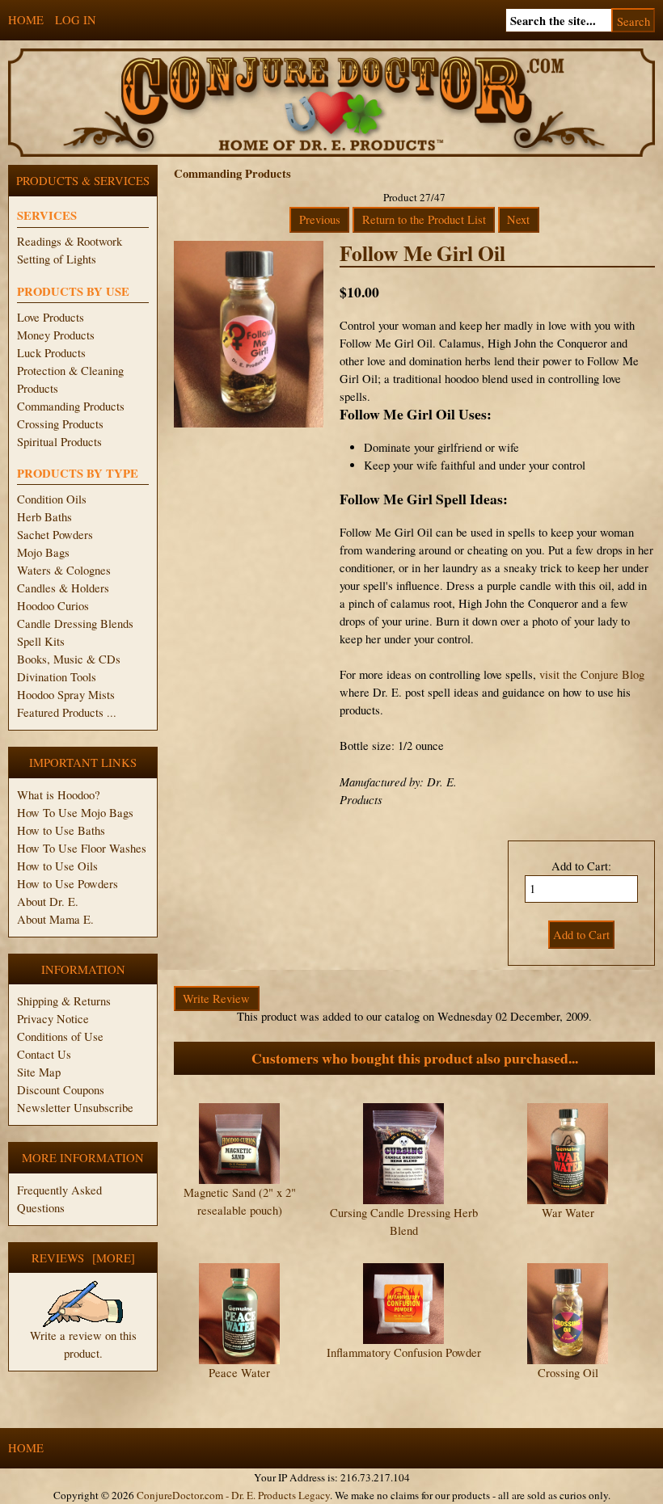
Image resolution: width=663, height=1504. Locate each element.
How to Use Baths (61, 830)
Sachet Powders (55, 534)
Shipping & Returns (64, 1001)
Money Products (56, 335)
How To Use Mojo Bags (75, 812)
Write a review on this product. (83, 1344)
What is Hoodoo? (58, 795)
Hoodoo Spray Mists (66, 694)
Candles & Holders (63, 588)
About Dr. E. (47, 901)
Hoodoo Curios (53, 605)
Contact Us (44, 1054)
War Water (568, 1212)
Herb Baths (44, 517)
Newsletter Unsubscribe (75, 1107)
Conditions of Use (60, 1036)
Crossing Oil (568, 1372)
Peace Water (239, 1372)
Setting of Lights (56, 259)
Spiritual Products (59, 441)
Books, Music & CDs (68, 659)
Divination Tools (56, 677)
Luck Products (51, 352)
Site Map (39, 1072)
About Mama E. (55, 919)
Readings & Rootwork (69, 241)
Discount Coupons (60, 1089)
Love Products (50, 317)
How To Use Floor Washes (81, 848)
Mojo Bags (43, 552)
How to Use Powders (67, 883)
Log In (75, 19)
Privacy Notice (53, 1018)
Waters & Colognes (64, 570)
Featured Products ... (66, 712)
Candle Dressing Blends (75, 623)
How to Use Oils (57, 866)
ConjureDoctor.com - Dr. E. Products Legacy (233, 1495)
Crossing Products (60, 424)
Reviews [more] (83, 1258)
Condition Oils (52, 499)
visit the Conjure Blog (591, 674)
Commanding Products (71, 406)
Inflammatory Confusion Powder (404, 1352)
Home (26, 19)
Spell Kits (41, 641)
